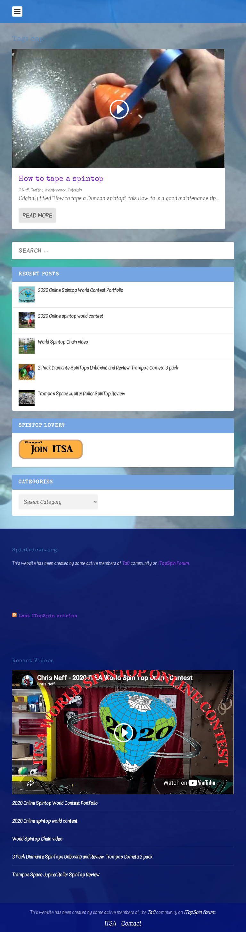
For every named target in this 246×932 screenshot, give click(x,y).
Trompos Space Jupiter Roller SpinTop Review (81, 393)
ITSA (110, 923)
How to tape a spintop (61, 179)
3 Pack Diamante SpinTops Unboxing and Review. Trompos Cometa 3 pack (108, 367)
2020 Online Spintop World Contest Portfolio (80, 290)
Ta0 (125, 563)
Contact (131, 923)
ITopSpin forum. (200, 912)
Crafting (37, 190)
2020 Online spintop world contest (70, 316)
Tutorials (75, 190)
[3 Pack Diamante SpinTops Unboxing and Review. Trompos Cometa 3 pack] (27, 372)
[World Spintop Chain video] (27, 346)
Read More (37, 215)
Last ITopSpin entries (48, 616)
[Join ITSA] (51, 457)
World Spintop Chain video (63, 342)
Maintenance (55, 190)
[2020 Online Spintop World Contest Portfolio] (27, 294)
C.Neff (24, 190)
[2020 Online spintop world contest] (27, 320)
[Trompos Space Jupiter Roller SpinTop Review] (27, 398)
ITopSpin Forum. (174, 563)
